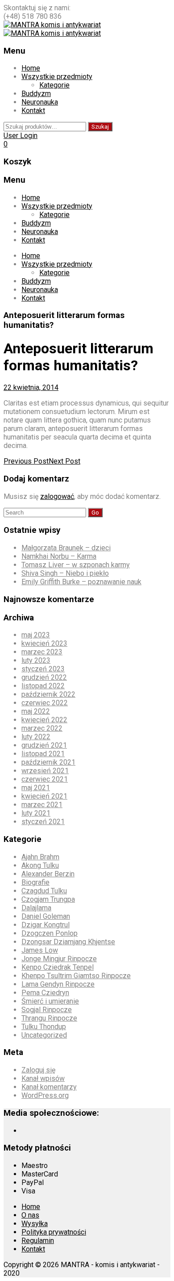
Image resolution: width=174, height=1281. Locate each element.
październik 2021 (48, 762)
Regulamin (37, 1240)
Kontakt (33, 110)
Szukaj (100, 126)
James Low (39, 950)
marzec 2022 (41, 728)
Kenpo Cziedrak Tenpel (57, 967)
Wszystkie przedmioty (56, 76)
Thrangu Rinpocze (49, 1018)
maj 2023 (35, 635)
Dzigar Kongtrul (45, 925)
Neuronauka (39, 102)
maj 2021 (35, 787)
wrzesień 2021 (45, 770)
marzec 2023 (41, 652)
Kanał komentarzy (49, 1087)
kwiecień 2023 (44, 643)
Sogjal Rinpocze (46, 1009)
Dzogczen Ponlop (49, 933)
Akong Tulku (40, 865)
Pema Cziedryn (45, 992)
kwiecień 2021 (44, 796)
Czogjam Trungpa (48, 899)
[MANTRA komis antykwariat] (52, 25)
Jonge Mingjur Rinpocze (59, 958)
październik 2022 (48, 694)
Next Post (64, 461)
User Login (20, 135)
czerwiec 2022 (44, 703)
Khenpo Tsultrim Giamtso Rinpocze (76, 975)
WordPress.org (45, 1095)
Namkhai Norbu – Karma (58, 556)
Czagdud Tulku (44, 891)
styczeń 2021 (43, 821)
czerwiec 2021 (44, 779)
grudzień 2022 (44, 677)
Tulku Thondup (43, 1026)
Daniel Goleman (45, 916)
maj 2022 (35, 711)
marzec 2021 (41, 804)
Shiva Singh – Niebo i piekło (65, 573)
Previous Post (26, 461)
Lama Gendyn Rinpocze (58, 984)
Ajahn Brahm (40, 857)
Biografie (35, 882)
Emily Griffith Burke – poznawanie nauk (81, 582)
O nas (30, 1215)
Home (30, 68)
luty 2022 (35, 737)
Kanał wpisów (43, 1078)
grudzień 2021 (44, 745)
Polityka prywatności (53, 1232)
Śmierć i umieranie (50, 1001)
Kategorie (54, 85)
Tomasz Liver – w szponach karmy (75, 565)
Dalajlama (36, 908)
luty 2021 (35, 813)
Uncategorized (44, 1035)
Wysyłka (34, 1223)
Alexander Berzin (48, 874)
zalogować (57, 496)
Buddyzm (36, 93)
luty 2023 (35, 660)
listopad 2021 (43, 753)
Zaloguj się (38, 1070)
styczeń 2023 (43, 669)
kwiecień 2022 (44, 720)
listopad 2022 (43, 686)
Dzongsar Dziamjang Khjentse (68, 942)
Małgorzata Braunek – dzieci (66, 548)
